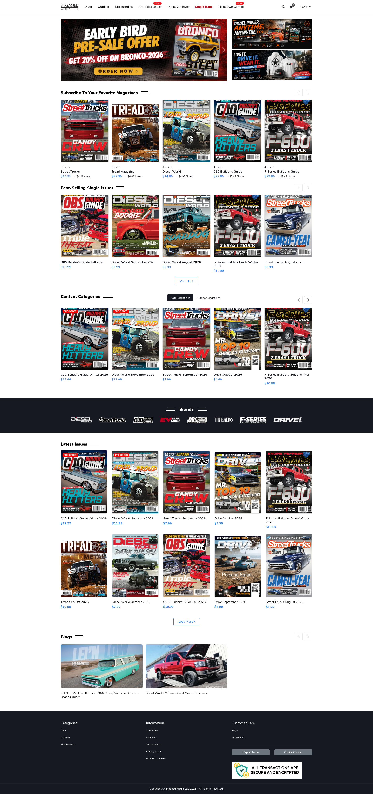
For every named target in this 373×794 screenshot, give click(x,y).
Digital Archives (178, 7)
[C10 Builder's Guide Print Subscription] (237, 131)
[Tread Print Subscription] (135, 131)
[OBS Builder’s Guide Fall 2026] (85, 226)
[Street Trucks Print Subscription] (85, 131)
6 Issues (116, 167)
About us (151, 737)
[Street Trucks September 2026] (186, 339)
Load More (186, 621)
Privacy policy (154, 751)
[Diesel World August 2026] (186, 226)
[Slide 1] (140, 76)
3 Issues (65, 167)
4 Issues (218, 167)
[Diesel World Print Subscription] (186, 131)
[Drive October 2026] (237, 339)
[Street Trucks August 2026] (288, 226)
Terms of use (153, 744)
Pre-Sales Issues (150, 6)
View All (186, 281)
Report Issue (251, 752)
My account (238, 737)
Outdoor (103, 7)
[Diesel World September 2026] (135, 226)
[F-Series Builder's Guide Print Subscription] (288, 131)
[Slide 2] (147, 76)
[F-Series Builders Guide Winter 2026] (237, 226)
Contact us (152, 730)
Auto (88, 7)
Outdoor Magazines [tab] (208, 298)
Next (308, 92)
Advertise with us (156, 758)
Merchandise (124, 7)
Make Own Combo (231, 6)
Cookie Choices (293, 752)
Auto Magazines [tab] (180, 298)
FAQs (235, 730)
